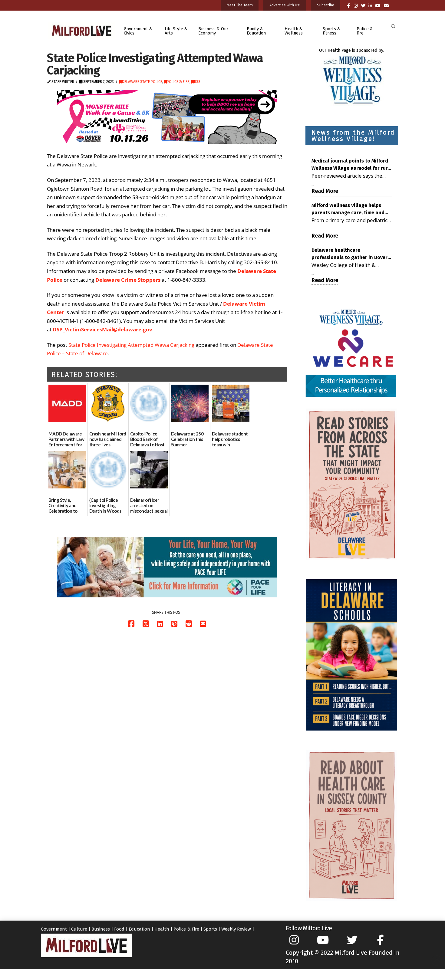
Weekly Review (236, 929)
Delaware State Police (142, 82)
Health (161, 929)
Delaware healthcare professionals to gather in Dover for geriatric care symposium (349, 254)
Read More (325, 191)
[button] (393, 26)
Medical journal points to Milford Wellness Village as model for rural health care (352, 165)
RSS (197, 82)
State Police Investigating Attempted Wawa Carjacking (131, 344)
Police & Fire (178, 82)
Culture (79, 929)
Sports (210, 929)
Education (139, 929)
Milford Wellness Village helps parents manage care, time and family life (348, 209)
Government (54, 929)
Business (100, 929)
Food (119, 929)
